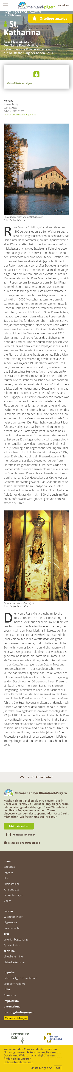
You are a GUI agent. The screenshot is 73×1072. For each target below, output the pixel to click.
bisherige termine (14, 962)
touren (8, 911)
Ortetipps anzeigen (54, 18)
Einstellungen (39, 1068)
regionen (9, 872)
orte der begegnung (16, 939)
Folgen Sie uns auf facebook (24, 842)
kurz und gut (11, 889)
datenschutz (12, 1006)
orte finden (13, 945)
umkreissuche (12, 928)
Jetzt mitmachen (19, 826)
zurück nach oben (40, 777)
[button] (36, 74)
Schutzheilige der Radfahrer (20, 978)
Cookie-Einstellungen (16, 1018)
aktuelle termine (13, 956)
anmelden (63, 5)
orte (6, 933)
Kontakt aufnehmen (24, 834)
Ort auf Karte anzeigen (19, 83)
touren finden (15, 916)
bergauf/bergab (13, 895)
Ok (58, 1068)
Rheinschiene (11, 884)
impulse (9, 972)
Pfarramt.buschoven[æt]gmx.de (20, 114)
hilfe (7, 989)
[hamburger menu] (5, 5)
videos (7, 900)
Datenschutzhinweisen (18, 1062)
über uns (10, 995)
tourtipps (9, 866)
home (7, 861)
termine (9, 951)
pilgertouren (11, 922)
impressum (11, 1001)
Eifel (6, 878)
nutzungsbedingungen (18, 1012)
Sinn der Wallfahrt (14, 983)
